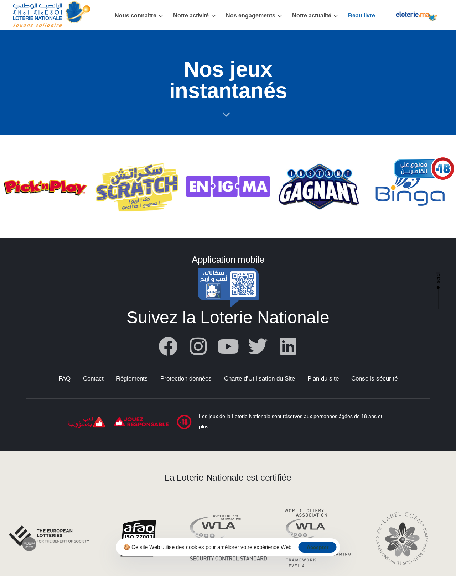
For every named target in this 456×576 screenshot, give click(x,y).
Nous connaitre (135, 15)
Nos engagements (250, 15)
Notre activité (191, 15)
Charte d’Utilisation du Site (259, 378)
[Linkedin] (287, 346)
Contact (93, 378)
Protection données (186, 378)
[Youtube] (228, 346)
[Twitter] (258, 346)
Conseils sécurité (374, 378)
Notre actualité (311, 15)
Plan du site (323, 378)
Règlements (132, 378)
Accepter (317, 547)
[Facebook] (168, 346)
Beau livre (361, 15)
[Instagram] (198, 346)
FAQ (65, 378)
